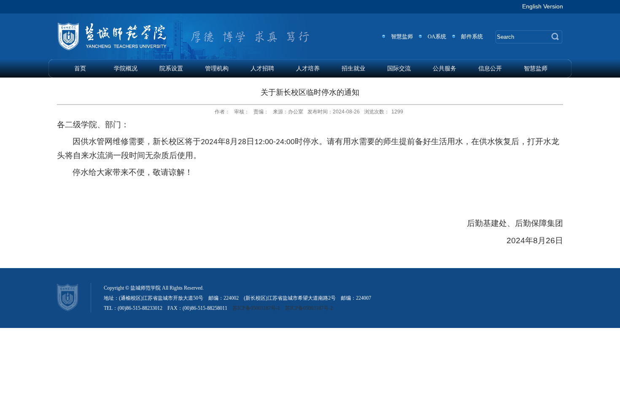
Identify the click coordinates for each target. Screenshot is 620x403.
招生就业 (353, 68)
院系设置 (171, 68)
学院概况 (125, 68)
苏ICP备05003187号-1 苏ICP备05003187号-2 (282, 308)
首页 (80, 68)
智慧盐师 (535, 68)
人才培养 (308, 68)
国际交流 (399, 68)
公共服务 (444, 68)
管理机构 (217, 68)
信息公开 (490, 68)
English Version (542, 6)
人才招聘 (262, 68)
